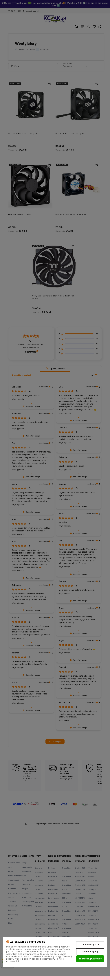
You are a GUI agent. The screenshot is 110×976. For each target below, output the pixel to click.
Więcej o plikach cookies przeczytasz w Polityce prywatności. (35, 960)
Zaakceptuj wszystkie (90, 958)
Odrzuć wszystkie (90, 944)
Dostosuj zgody (90, 951)
